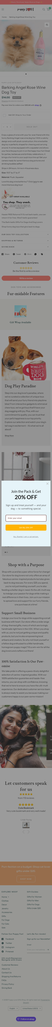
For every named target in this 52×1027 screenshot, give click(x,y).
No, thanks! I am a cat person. (26, 536)
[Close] (47, 484)
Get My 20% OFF (26, 527)
